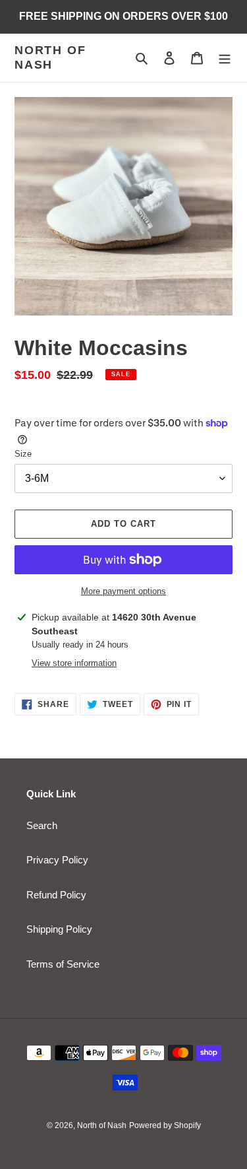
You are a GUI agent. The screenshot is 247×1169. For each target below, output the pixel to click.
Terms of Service (62, 964)
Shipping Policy (59, 929)
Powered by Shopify (165, 1125)
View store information (74, 663)
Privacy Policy (57, 859)
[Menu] (224, 58)
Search (41, 825)
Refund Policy (56, 894)
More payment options (123, 591)
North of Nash (50, 57)
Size (23, 454)
